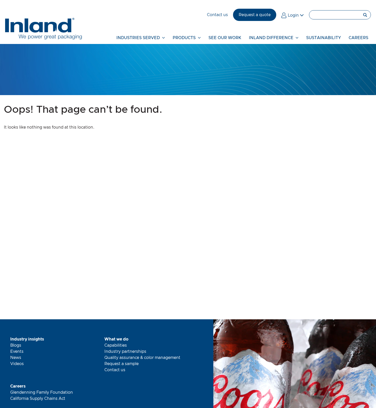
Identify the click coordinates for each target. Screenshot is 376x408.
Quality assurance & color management (142, 358)
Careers (18, 386)
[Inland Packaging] (43, 38)
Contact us (114, 370)
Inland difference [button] (271, 38)
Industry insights (27, 339)
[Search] (340, 14)
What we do (116, 339)
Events (17, 351)
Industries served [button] (138, 38)
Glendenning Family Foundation (41, 392)
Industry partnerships (125, 351)
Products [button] (185, 38)
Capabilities (115, 345)
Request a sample (121, 364)
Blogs (15, 345)
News (15, 358)
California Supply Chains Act (37, 398)
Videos (17, 364)
